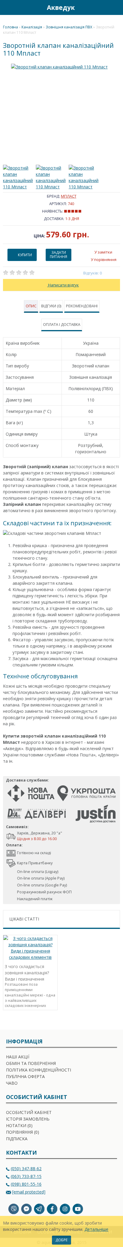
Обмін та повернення (31, 1063)
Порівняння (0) (22, 1132)
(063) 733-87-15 (26, 1176)
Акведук (61, 7)
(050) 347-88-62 (26, 1168)
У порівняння (103, 259)
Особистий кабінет (29, 1112)
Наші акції (17, 1057)
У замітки (103, 252)
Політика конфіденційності (38, 1070)
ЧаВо (12, 1083)
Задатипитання (58, 254)
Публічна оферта (25, 1076)
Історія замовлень (28, 1119)
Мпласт (68, 196)
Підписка (16, 1138)
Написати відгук (63, 285)
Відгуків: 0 (92, 273)
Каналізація (31, 27)
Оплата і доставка (61, 324)
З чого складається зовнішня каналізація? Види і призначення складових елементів (27, 972)
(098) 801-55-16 (26, 1184)
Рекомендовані (82, 306)
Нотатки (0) (19, 1125)
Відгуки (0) (51, 306)
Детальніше (96, 1229)
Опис (31, 306)
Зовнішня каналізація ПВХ (69, 27)
